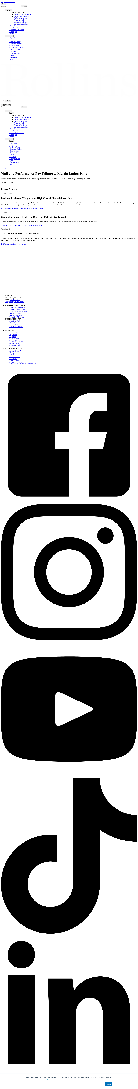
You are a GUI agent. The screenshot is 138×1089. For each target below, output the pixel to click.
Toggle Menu (6, 105)
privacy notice (51, 1079)
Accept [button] (109, 1084)
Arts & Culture (14, 355)
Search (24, 6)
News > (3, 168)
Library (12, 333)
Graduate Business (16, 315)
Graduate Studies (15, 313)
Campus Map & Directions (14, 302)
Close (3, 4)
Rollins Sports (14, 351)
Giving (12, 353)
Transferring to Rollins (17, 309)
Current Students (15, 323)
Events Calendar (15, 341)
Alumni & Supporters (17, 325)
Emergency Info (15, 345)
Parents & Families (16, 327)
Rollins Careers (14, 357)
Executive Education (16, 317)
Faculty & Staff (14, 321)
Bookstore (13, 359)
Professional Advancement (18, 311)
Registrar (12, 337)
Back (12, 113)
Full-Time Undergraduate (18, 307)
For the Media (14, 361)
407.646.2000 (15, 300)
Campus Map (14, 339)
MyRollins (13, 335)
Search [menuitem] (8, 101)
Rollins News (14, 343)
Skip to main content (8, 2)
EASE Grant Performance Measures (22, 363)
